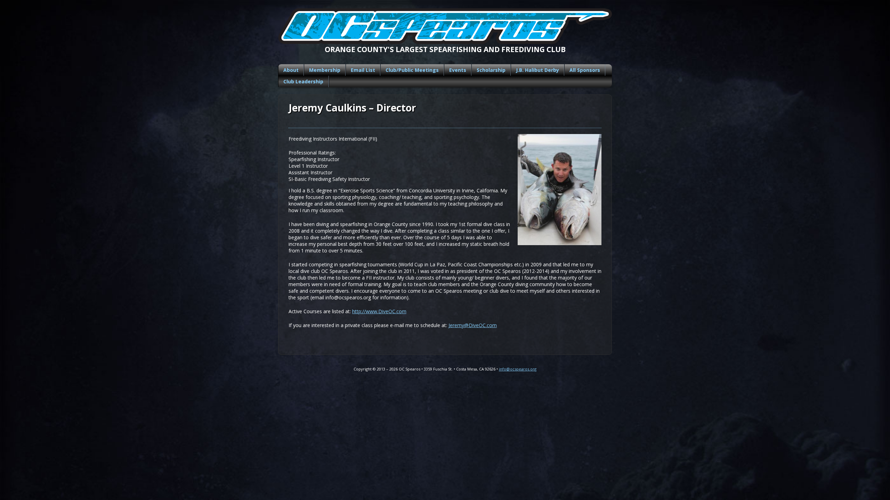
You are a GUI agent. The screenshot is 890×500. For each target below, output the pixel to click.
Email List (363, 70)
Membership (324, 70)
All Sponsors (584, 70)
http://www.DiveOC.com (379, 311)
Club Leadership (303, 81)
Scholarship (491, 70)
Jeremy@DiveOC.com (472, 325)
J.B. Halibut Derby (537, 70)
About (291, 70)
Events (457, 70)
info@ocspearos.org (517, 369)
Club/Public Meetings (412, 70)
